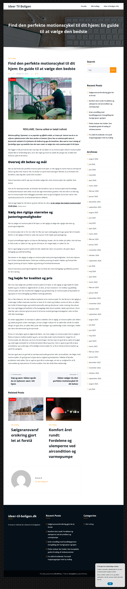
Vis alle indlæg (40, 482)
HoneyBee (72, 574)
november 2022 (95, 368)
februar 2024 (94, 287)
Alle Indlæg (95, 6)
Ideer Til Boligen (19, 6)
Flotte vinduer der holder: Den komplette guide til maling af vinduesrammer (100, 126)
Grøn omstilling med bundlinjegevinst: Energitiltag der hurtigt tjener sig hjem (101, 115)
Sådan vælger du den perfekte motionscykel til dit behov (65, 381)
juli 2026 (92, 164)
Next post (73, 374)
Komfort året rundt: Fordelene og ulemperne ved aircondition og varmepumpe (101, 104)
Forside (84, 6)
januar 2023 (93, 357)
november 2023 (95, 303)
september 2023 (95, 314)
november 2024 (95, 250)
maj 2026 (92, 175)
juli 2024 (92, 266)
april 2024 (92, 277)
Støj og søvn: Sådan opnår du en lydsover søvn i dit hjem (23, 381)
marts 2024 (93, 282)
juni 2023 (92, 330)
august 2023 (93, 319)
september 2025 (95, 207)
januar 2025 (93, 245)
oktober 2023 (94, 309)
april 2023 (92, 341)
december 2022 (95, 362)
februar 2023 (94, 352)
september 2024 (95, 261)
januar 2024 (93, 293)
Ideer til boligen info (111, 6)
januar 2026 (93, 196)
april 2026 (92, 180)
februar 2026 (94, 191)
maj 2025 (92, 223)
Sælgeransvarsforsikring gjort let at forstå (24, 435)
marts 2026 (93, 186)
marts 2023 (93, 346)
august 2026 (93, 159)
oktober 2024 (94, 255)
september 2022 (95, 378)
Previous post (17, 374)
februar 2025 (94, 239)
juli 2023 (92, 325)
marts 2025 (93, 234)
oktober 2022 (94, 373)
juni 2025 (92, 218)
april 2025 (92, 228)
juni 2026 (92, 170)
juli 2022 (92, 389)
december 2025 (95, 202)
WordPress (58, 574)
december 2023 (95, 298)
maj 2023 (92, 336)
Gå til (113, 70)
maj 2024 (92, 271)
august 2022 (93, 384)
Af (9, 74)
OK (110, 584)
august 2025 (93, 212)
